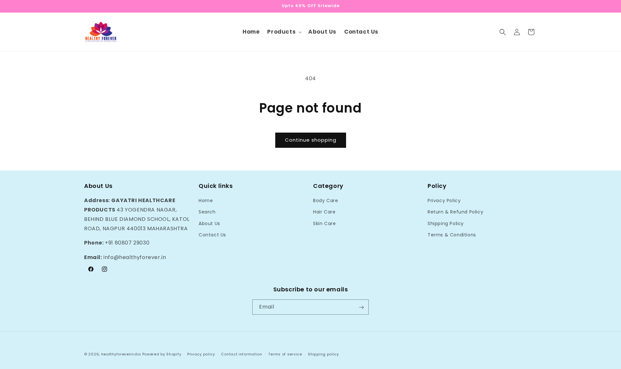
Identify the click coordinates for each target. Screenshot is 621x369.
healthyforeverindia (121, 354)
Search (207, 212)
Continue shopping (310, 139)
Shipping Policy (446, 223)
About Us (209, 223)
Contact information (241, 353)
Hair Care (324, 212)
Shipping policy (323, 353)
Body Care (325, 200)
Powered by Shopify (161, 354)
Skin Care (324, 223)
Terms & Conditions (452, 235)
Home (206, 200)
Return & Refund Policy (455, 212)
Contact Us (212, 235)
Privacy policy (201, 353)
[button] (283, 31)
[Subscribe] (361, 307)
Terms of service (285, 353)
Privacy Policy (444, 200)
